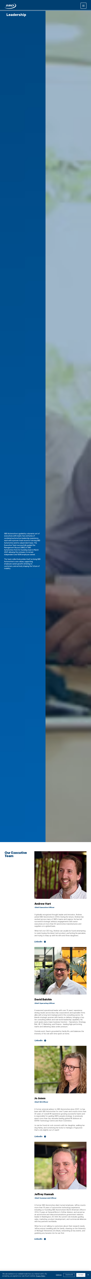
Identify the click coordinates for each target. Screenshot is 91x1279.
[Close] (88, 1275)
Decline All (69, 1275)
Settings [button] (58, 1275)
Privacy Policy (40, 1276)
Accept (80, 1275)
